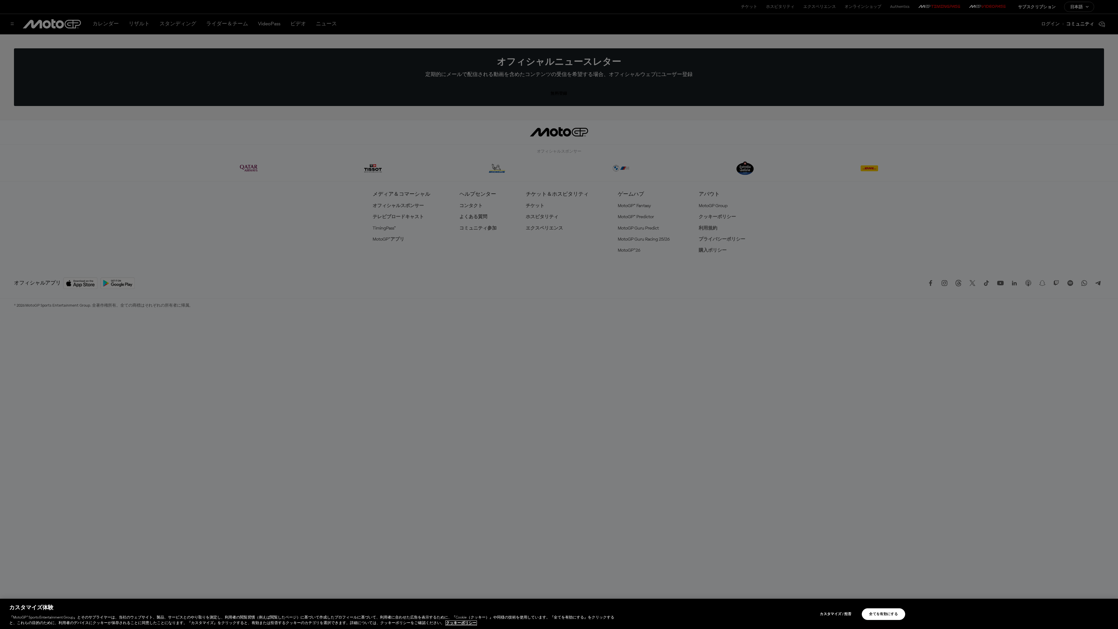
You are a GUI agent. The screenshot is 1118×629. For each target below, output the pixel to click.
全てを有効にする (883, 614)
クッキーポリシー (461, 623)
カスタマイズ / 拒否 (835, 614)
